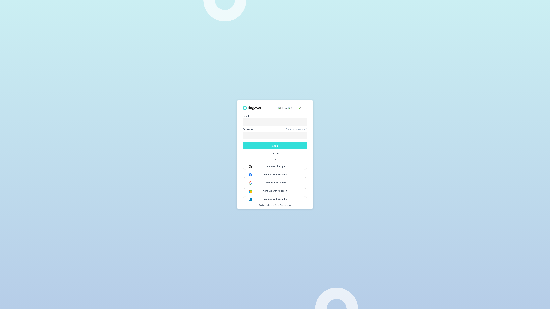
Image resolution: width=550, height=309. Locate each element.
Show (303, 135)
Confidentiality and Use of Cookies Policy (275, 205)
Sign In (275, 145)
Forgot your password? (296, 129)
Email (246, 116)
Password (248, 129)
